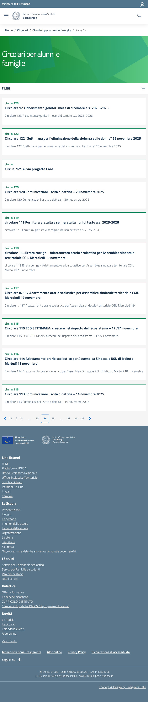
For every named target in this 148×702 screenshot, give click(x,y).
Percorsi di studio (12, 574)
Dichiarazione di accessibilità (111, 652)
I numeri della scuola (15, 523)
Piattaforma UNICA (14, 468)
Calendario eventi (13, 629)
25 (82, 418)
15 (53, 418)
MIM (5, 463)
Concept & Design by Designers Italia (122, 687)
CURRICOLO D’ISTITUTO (17, 601)
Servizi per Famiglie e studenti (21, 569)
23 (69, 418)
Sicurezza (8, 546)
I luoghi (6, 514)
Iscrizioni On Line (13, 486)
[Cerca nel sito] (139, 15)
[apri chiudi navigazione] (6, 16)
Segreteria (8, 542)
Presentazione (11, 509)
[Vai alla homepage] (16, 16)
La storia (7, 537)
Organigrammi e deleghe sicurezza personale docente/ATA (39, 551)
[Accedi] (142, 4)
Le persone (9, 519)
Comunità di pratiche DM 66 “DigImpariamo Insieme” (35, 606)
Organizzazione (11, 532)
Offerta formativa (13, 592)
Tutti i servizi (10, 578)
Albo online (9, 633)
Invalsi (6, 491)
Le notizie (8, 619)
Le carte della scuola (15, 528)
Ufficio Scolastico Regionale (19, 473)
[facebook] (19, 659)
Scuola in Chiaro (12, 482)
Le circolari (8, 624)
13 (37, 418)
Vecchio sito (9, 641)
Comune (7, 496)
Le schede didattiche (15, 597)
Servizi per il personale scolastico (23, 564)
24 (75, 418)
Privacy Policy (77, 652)
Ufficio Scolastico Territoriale (20, 477)
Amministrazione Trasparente (21, 652)
